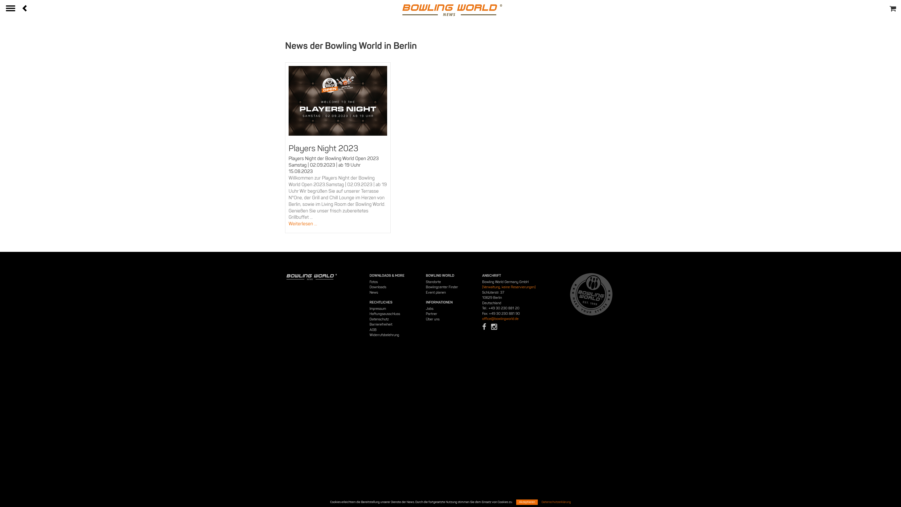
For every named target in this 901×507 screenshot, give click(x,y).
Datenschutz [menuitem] (379, 319)
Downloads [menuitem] (378, 287)
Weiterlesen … (323, 224)
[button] (25, 8)
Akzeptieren (527, 502)
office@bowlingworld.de (500, 319)
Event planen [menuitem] (436, 292)
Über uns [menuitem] (432, 319)
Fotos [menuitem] (374, 282)
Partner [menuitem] (431, 314)
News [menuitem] (374, 292)
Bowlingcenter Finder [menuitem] (442, 287)
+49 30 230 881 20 (504, 308)
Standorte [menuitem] (433, 282)
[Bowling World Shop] (894, 5)
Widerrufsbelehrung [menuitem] (384, 335)
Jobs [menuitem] (429, 309)
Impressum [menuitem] (378, 309)
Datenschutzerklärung (556, 502)
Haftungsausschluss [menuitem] (385, 314)
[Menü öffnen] (10, 8)
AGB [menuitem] (373, 330)
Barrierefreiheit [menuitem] (381, 324)
